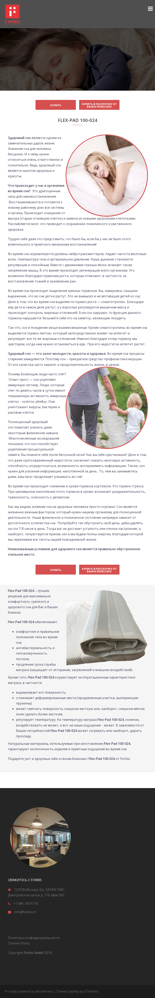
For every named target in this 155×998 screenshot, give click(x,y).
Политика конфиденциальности (34, 938)
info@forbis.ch (25, 912)
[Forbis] (12, 13)
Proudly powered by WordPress (29, 991)
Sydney (73, 991)
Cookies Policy (18, 943)
